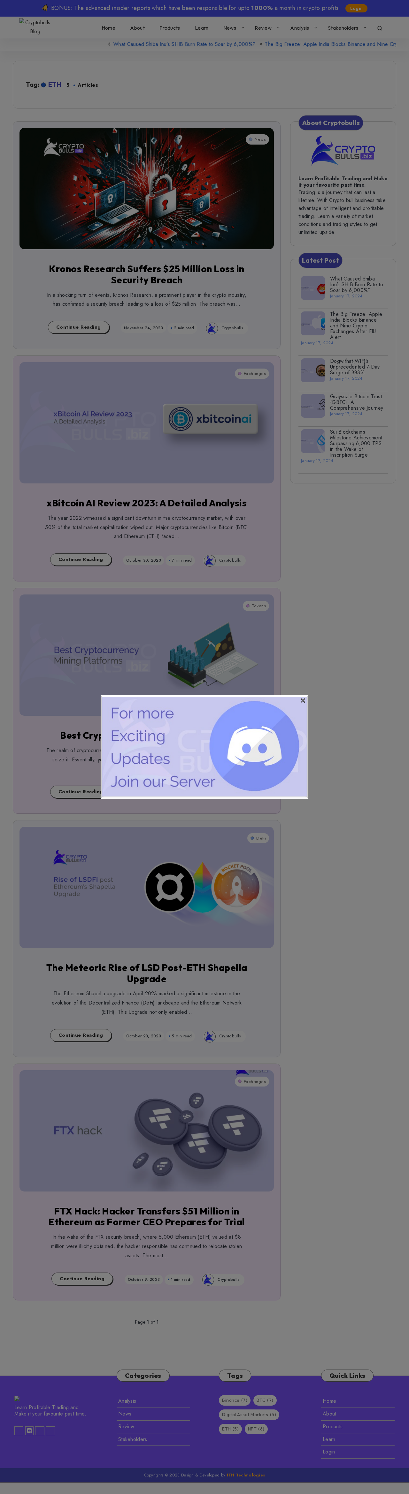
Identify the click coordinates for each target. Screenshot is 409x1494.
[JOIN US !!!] (204, 794)
